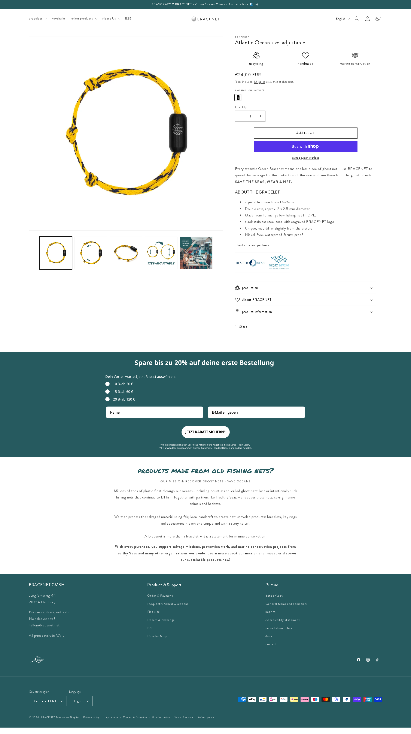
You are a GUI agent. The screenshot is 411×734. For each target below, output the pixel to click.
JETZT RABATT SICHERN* (205, 431)
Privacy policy (91, 717)
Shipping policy (161, 717)
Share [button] (243, 326)
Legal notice (111, 717)
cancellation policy (278, 627)
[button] (37, 19)
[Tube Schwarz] (238, 97)
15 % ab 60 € (123, 391)
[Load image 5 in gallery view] (196, 253)
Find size (153, 611)
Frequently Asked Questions (168, 603)
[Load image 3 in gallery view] (126, 253)
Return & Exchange (161, 619)
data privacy (274, 595)
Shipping (259, 82)
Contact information (135, 717)
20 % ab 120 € (124, 399)
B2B (150, 627)
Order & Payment (160, 595)
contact (271, 643)
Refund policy (206, 717)
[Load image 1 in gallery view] (56, 253)
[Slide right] (218, 243)
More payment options (305, 158)
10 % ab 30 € (123, 384)
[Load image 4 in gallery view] (161, 253)
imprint (270, 611)
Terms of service (183, 717)
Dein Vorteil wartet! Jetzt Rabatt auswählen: (140, 376)
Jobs (268, 635)
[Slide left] (33, 243)
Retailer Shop (157, 635)
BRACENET (47, 717)
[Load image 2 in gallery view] (90, 253)
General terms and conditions (286, 603)
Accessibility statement (282, 619)
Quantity (241, 107)
